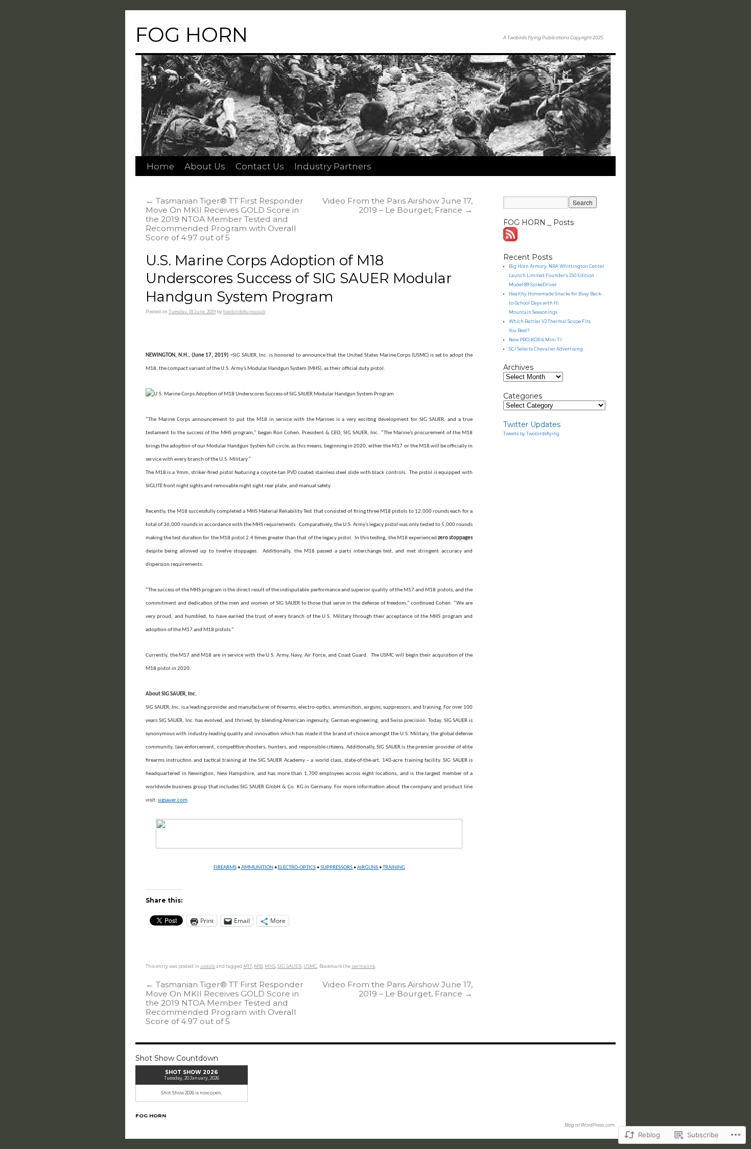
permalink (363, 966)
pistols (207, 966)
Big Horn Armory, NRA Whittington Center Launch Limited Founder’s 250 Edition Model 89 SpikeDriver (556, 275)
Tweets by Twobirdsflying (531, 433)
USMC (310, 966)
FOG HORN (191, 34)
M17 (247, 966)
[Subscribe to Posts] (511, 238)
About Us (204, 166)
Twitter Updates (531, 424)
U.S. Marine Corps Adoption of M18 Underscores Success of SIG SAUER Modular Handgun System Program (299, 278)
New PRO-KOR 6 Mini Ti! (535, 339)
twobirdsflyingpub (244, 311)
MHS (270, 966)
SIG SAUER (289, 966)
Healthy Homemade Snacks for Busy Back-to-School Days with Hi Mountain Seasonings (555, 303)
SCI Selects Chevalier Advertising (546, 349)
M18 (258, 966)
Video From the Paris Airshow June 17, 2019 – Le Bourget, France (397, 205)
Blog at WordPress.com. (590, 1125)
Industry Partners (332, 166)
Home (160, 166)
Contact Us (260, 166)
